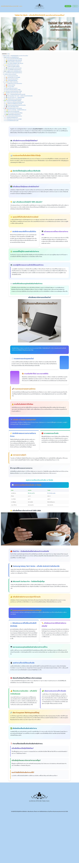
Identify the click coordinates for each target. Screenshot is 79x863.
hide (8, 54)
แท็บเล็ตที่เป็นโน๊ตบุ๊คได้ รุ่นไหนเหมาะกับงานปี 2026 (9, 6)
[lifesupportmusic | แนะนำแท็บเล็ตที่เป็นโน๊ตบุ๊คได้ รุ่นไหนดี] (39, 6)
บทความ (20, 6)
